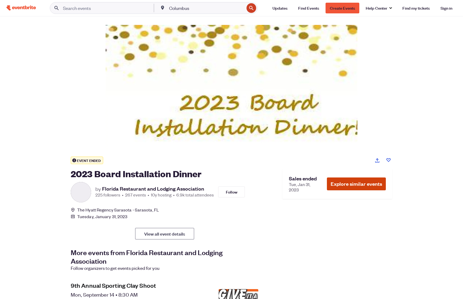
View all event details (164, 234)
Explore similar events (356, 183)
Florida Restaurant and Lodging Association (153, 188)
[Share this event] (377, 160)
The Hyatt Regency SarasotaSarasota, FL (118, 210)
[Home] (21, 8)
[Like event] (388, 160)
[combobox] (206, 8)
